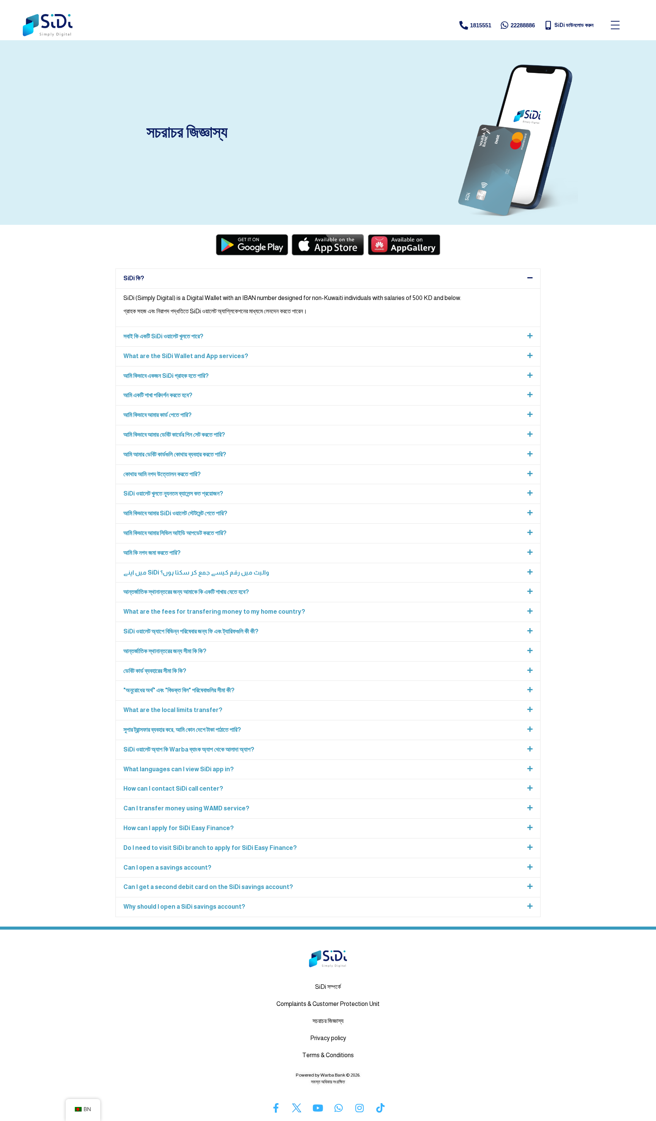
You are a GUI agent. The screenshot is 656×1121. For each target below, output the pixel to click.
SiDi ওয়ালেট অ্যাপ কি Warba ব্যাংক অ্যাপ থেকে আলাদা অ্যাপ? (188, 749)
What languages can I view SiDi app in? (178, 769)
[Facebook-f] (275, 1107)
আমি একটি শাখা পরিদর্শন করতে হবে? (157, 395)
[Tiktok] (380, 1107)
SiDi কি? (133, 278)
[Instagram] (359, 1107)
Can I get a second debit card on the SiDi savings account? (208, 887)
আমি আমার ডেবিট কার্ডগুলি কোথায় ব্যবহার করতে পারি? (174, 454)
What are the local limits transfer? (172, 710)
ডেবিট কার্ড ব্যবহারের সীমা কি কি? (154, 671)
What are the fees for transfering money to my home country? (214, 611)
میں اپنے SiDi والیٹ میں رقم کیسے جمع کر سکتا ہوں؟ (196, 572)
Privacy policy (328, 1038)
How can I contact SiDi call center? (173, 788)
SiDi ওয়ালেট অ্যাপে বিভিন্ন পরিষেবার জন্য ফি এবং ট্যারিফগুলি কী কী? (191, 631)
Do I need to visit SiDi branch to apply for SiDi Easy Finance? (210, 848)
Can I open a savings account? (167, 867)
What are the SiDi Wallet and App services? (185, 356)
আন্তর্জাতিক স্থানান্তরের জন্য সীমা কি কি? (165, 651)
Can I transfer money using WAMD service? (186, 808)
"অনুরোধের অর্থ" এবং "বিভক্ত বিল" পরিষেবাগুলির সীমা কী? (179, 690)
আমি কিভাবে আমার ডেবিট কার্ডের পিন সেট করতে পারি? (174, 434)
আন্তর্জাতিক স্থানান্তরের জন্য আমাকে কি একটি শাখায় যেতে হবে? (186, 592)
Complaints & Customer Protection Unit (328, 1004)
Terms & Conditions (328, 1055)
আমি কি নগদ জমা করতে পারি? (152, 552)
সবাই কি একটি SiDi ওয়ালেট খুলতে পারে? (163, 336)
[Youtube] (317, 1107)
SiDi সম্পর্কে (328, 987)
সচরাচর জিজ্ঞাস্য (328, 1021)
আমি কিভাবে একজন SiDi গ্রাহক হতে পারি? (166, 376)
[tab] (328, 278)
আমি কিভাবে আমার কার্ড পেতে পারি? (157, 415)
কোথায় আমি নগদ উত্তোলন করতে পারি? (162, 474)
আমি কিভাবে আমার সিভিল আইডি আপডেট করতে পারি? (175, 533)
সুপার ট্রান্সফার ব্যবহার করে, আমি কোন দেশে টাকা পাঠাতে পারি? (182, 729)
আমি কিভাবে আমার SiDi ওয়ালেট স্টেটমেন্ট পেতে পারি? (175, 513)
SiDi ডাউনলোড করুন (573, 25)
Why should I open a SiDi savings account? (184, 906)
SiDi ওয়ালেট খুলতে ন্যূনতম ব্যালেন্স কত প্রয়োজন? (173, 493)
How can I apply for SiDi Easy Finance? (178, 828)
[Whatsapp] (338, 1107)
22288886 (523, 25)
